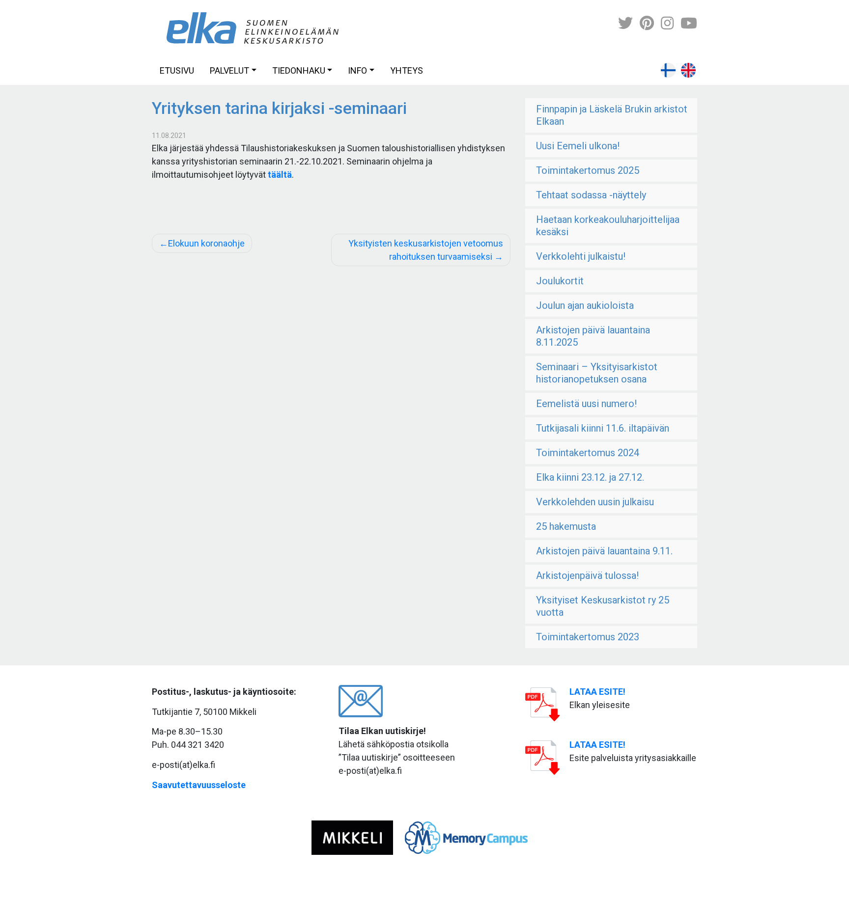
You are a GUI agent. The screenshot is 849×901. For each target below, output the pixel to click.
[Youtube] (688, 23)
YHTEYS (406, 70)
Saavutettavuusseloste (199, 785)
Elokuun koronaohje (206, 243)
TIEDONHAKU (298, 70)
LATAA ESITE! (597, 691)
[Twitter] (625, 23)
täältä (280, 174)
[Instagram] (667, 23)
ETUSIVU (177, 70)
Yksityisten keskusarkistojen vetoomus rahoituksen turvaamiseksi (425, 250)
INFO (357, 70)
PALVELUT (229, 70)
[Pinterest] (647, 23)
